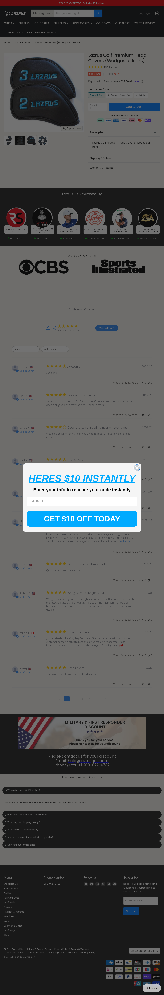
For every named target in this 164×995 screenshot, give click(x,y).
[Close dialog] (137, 468)
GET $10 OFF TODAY (82, 519)
